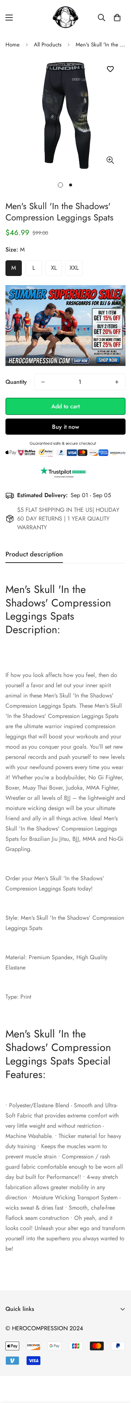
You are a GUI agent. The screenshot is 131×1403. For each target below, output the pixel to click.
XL (54, 268)
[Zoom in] (110, 160)
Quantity (16, 382)
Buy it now (65, 427)
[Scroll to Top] (118, 1364)
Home (12, 45)
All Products (47, 45)
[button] (117, 17)
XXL (74, 268)
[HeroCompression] (65, 17)
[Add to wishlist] (110, 69)
